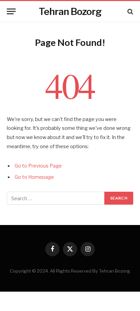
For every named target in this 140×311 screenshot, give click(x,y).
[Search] (129, 11)
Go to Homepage (34, 177)
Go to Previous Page (38, 166)
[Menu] (11, 11)
